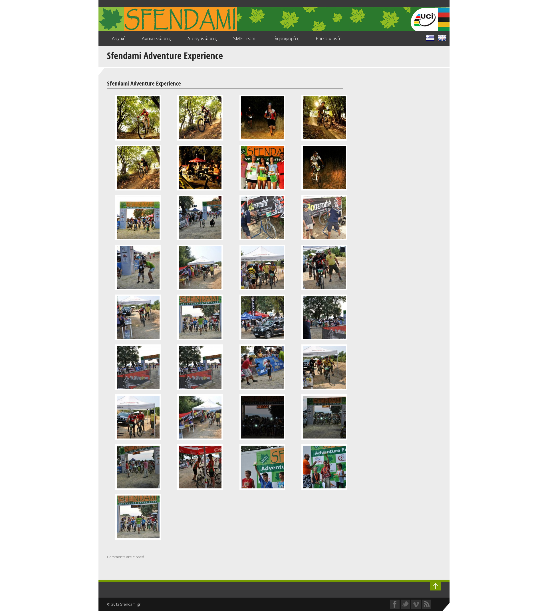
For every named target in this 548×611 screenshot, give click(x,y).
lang (430, 37)
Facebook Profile (395, 604)
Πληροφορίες (285, 38)
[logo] (274, 19)
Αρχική (119, 38)
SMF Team (244, 38)
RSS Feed (426, 604)
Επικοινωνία (329, 38)
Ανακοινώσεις (156, 38)
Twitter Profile (405, 604)
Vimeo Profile (416, 604)
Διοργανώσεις (202, 38)
